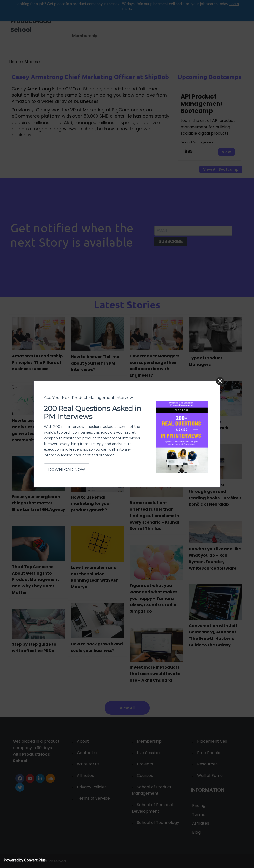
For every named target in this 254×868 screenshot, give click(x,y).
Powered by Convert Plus (25, 860)
